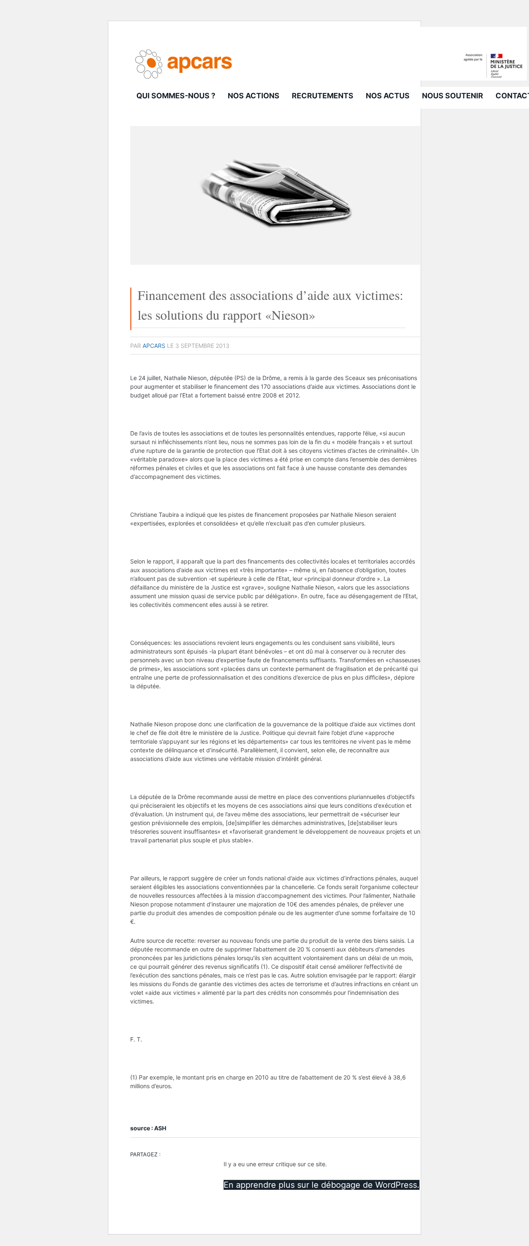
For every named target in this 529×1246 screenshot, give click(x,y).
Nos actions (253, 95)
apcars (154, 345)
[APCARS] (328, 78)
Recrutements (322, 95)
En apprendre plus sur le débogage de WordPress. (321, 1185)
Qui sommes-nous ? (175, 95)
